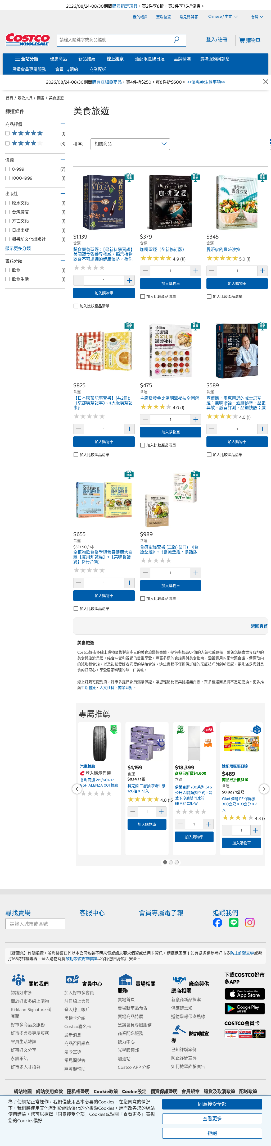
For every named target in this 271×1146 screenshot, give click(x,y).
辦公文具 (25, 97)
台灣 (255, 17)
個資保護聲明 (164, 1091)
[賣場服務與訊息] (231, 58)
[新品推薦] (96, 58)
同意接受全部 (212, 1104)
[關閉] (265, 82)
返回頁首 (259, 626)
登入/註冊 (216, 39)
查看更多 (212, 1119)
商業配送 (97, 69)
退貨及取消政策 (219, 1091)
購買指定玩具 (125, 6)
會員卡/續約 (66, 69)
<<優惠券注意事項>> (205, 82)
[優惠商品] (68, 58)
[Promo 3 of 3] (176, 863)
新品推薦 (86, 58)
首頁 (9, 97)
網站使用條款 (49, 1091)
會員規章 (191, 1091)
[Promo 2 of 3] (171, 863)
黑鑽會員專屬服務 (29, 69)
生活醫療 (88, 687)
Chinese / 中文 (220, 16)
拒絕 (212, 1133)
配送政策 (248, 1091)
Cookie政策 (106, 1091)
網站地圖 (23, 1091)
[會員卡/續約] (79, 69)
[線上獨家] (125, 58)
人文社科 (107, 687)
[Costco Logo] (27, 39)
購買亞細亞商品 (107, 82)
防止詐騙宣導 (242, 953)
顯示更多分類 (18, 248)
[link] (104, 230)
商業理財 (125, 687)
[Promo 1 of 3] (165, 863)
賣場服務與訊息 (215, 58)
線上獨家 (115, 58)
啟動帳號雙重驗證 (81, 958)
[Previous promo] (77, 789)
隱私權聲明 (78, 1091)
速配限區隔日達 (150, 58)
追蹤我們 (225, 913)
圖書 (40, 97)
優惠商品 (58, 58)
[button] (180, 39)
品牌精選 (182, 58)
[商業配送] (107, 69)
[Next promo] (264, 789)
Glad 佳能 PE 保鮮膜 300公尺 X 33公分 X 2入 (239, 804)
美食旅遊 (56, 97)
